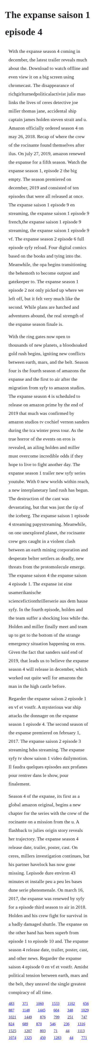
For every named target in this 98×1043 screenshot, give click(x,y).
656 (86, 1004)
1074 (12, 1038)
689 (25, 1024)
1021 (12, 1017)
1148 (26, 1010)
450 (43, 1038)
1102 (71, 1004)
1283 (57, 1038)
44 (67, 1031)
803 (43, 1031)
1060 (40, 1004)
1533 (55, 1004)
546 (53, 1024)
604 (56, 1010)
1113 (81, 1031)
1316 (81, 1024)
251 (70, 1017)
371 (25, 1004)
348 (70, 1010)
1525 (12, 1031)
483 (11, 1004)
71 (56, 1031)
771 (84, 1038)
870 (39, 1024)
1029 (85, 1010)
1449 (28, 1017)
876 (43, 1017)
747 (84, 1017)
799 (56, 1017)
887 (11, 1010)
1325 (28, 1038)
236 (66, 1024)
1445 (41, 1010)
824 (11, 1024)
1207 (28, 1031)
